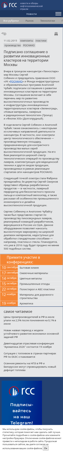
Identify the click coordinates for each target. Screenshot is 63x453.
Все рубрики (11, 20)
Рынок (30, 20)
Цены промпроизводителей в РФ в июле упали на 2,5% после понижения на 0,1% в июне (30, 320)
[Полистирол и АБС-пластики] (40, 289)
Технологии (47, 20)
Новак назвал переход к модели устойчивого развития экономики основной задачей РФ (31, 333)
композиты (26, 40)
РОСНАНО (29, 45)
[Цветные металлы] (40, 278)
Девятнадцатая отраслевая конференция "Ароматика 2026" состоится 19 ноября (29, 345)
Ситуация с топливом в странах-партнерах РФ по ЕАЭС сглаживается (30, 355)
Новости (31, 14)
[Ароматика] (40, 303)
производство (13, 45)
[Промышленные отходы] (40, 284)
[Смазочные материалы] (40, 273)
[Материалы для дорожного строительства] (40, 296)
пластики (41, 40)
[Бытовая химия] (40, 267)
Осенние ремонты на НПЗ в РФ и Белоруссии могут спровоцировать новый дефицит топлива (30, 367)
